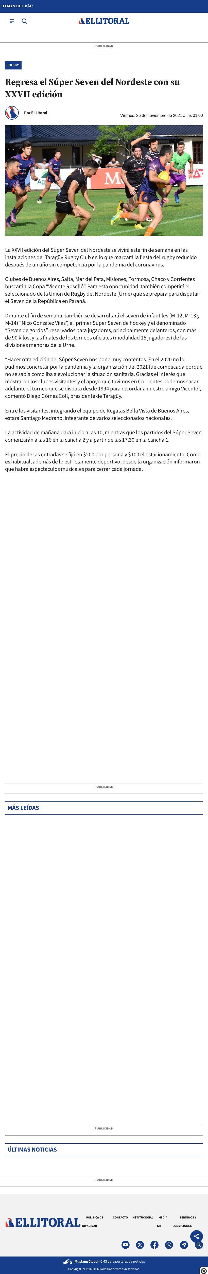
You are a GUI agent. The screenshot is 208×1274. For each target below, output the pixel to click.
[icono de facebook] (154, 1244)
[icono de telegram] (183, 1244)
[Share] (196, 1237)
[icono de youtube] (126, 1244)
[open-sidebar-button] (12, 21)
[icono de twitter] (140, 1244)
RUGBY (13, 65)
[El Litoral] (104, 21)
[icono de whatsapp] (169, 1244)
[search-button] (24, 21)
